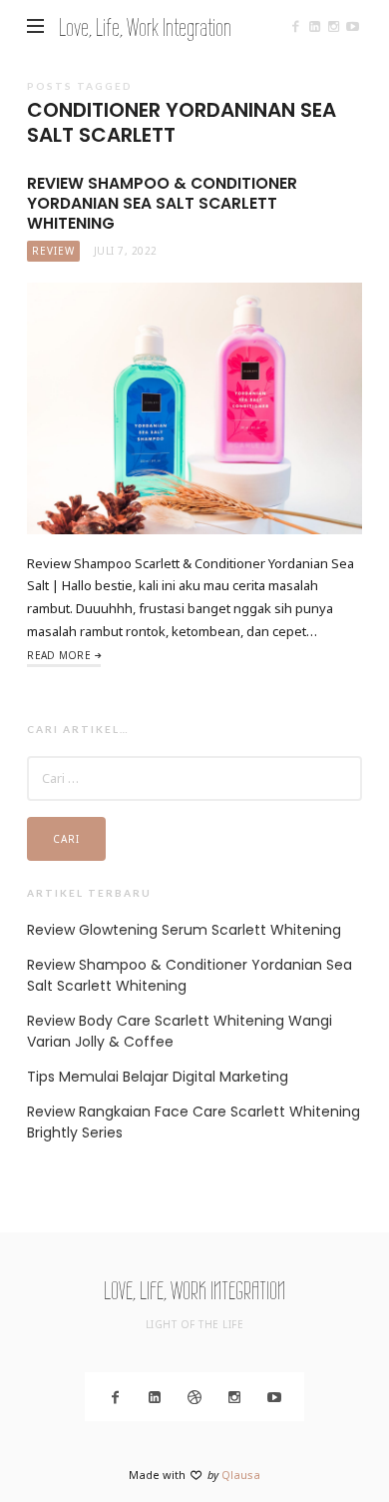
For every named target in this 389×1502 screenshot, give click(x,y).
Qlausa (240, 1474)
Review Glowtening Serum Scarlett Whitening (184, 930)
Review (53, 251)
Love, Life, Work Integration (145, 27)
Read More (59, 655)
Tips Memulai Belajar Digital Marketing (157, 1077)
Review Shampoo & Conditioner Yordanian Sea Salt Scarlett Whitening (162, 204)
